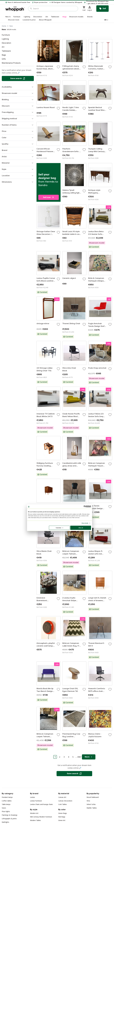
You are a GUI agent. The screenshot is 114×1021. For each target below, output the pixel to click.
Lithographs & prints (9, 818)
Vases (4, 808)
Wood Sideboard (93, 797)
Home (4, 26)
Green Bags (62, 813)
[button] (96, 2)
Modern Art (34, 813)
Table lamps (6, 804)
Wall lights (5, 822)
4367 (79, 757)
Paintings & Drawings (9, 815)
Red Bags (61, 817)
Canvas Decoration (65, 801)
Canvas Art (62, 797)
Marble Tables (92, 808)
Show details (85, 523)
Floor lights (6, 811)
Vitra (88, 801)
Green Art (61, 820)
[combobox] (54, 8)
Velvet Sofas (91, 804)
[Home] (14, 8)
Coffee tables (7, 801)
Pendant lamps (7, 797)
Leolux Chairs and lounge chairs (41, 804)
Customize (58, 527)
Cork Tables (62, 804)
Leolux (32, 797)
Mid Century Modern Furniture (41, 817)
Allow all (80, 527)
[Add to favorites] (58, 67)
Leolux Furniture (36, 801)
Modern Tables (35, 820)
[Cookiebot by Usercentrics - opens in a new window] (84, 506)
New (11, 26)
